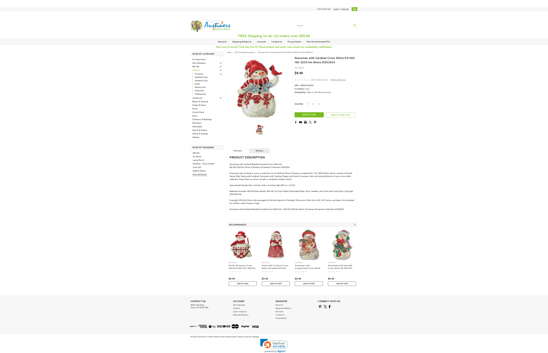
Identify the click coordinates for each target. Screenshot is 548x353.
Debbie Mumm (199, 171)
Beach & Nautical (200, 101)
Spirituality (197, 126)
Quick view (242, 258)
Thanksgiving (200, 94)
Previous (229, 88)
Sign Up (345, 9)
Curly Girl (197, 167)
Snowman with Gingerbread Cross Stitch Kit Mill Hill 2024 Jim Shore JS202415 (308, 267)
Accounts (261, 41)
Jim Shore (197, 156)
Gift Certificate (324, 9)
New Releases (199, 63)
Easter (197, 84)
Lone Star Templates (252, 337)
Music (195, 116)
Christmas (199, 74)
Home (229, 52)
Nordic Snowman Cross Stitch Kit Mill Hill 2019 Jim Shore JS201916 (242, 267)
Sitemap (216, 337)
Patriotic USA (200, 87)
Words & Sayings (200, 133)
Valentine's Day (201, 77)
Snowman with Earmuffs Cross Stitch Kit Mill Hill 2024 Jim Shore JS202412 (340, 267)
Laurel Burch (198, 160)
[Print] (305, 122)
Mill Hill (195, 66)
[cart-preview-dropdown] (353, 9)
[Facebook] (295, 122)
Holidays (196, 70)
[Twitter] (310, 122)
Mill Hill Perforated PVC (318, 41)
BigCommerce (232, 337)
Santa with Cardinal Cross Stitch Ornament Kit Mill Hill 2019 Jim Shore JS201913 (275, 267)
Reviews (259, 151)
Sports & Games (199, 130)
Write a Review (338, 79)
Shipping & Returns (241, 41)
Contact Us (276, 41)
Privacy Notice (294, 41)
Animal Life (197, 98)
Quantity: (299, 104)
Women (195, 137)
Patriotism (196, 123)
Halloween (199, 90)
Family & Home (199, 105)
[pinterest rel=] (320, 306)
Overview (237, 151)
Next (289, 88)
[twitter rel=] (325, 306)
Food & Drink (198, 112)
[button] (274, 346)
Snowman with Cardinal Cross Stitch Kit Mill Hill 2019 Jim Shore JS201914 (285, 52)
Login (336, 9)
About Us (222, 41)
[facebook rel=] (329, 306)
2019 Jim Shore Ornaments (244, 52)
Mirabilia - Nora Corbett (203, 163)
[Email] (300, 122)
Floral (195, 108)
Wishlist (236, 308)
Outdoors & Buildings (202, 119)
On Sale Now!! (199, 59)
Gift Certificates (239, 305)
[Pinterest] (315, 122)
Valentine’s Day (201, 80)
